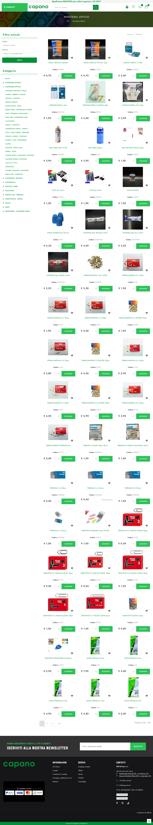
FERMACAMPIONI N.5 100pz (58, 360)
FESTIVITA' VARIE (11, 186)
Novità (80, 774)
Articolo (5, 50)
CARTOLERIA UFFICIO (68, 20)
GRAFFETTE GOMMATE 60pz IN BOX (95, 531)
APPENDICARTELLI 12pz (58, 105)
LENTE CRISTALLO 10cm (95, 658)
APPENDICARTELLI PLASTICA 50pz (95, 105)
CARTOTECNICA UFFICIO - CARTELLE (16, 129)
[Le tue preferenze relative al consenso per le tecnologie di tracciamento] (149, 821)
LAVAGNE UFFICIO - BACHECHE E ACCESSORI (19, 155)
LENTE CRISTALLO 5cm (132, 658)
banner (7, 78)
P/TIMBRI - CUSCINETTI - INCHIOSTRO (17, 170)
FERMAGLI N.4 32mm (95, 488)
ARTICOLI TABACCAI (11, 102)
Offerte (80, 770)
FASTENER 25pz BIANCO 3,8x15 (95, 233)
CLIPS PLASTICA (133, 190)
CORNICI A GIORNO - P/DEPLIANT (16, 136)
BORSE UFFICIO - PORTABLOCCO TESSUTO (18, 110)
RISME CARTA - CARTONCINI (14, 174)
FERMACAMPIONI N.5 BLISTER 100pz (95, 360)
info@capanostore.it (125, 785)
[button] (96, 7)
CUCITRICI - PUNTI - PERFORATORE (16, 140)
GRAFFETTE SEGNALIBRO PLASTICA (58, 658)
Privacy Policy (123, 794)
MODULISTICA (9, 167)
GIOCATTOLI (9, 190)
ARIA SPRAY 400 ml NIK (58, 148)
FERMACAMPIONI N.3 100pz (58, 318)
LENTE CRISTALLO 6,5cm (58, 701)
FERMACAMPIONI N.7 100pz (58, 403)
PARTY (7, 207)
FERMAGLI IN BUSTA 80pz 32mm (95, 446)
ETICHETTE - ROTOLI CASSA (14, 148)
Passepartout (83, 823)
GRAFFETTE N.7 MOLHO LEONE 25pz (95, 616)
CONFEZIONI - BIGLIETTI (14, 178)
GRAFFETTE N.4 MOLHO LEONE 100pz (95, 573)
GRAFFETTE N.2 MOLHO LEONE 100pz (133, 531)
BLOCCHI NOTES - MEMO (13, 106)
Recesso (55, 781)
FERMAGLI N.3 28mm (58, 488)
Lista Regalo (82, 781)
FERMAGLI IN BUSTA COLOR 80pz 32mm (132, 446)
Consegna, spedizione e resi (62, 778)
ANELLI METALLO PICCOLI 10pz (95, 63)
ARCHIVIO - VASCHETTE (12, 98)
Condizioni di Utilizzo (144, 812)
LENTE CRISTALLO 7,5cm (95, 701)
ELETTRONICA (10, 182)
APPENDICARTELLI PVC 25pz (133, 105)
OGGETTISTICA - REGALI (14, 199)
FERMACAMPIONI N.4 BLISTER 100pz (133, 318)
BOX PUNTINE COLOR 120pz (133, 148)
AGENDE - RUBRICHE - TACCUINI (15, 95)
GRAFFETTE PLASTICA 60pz (133, 616)
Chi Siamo (56, 767)
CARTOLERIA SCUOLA (13, 82)
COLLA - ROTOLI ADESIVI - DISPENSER (17, 132)
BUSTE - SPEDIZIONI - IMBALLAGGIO (16, 113)
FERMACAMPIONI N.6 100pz (133, 360)
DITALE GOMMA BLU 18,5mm (58, 233)
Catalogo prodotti (84, 767)
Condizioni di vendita (60, 774)
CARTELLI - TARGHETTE (12, 125)
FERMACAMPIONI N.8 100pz (133, 403)
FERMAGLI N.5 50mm (133, 488)
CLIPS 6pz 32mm (95, 190)
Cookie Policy (123, 798)
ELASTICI (8, 144)
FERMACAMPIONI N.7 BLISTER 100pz (95, 403)
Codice (4, 41)
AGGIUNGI (68, 76)
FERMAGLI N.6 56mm (58, 531)
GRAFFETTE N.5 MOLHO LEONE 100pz (133, 573)
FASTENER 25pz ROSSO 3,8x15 (58, 275)
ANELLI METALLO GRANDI (58, 63)
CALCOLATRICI (9, 121)
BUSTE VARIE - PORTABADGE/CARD (16, 117)
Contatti (55, 770)
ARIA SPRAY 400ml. (95, 148)
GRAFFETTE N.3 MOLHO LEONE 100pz (58, 573)
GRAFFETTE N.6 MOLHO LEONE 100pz (58, 616)
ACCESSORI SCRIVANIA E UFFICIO (15, 91)
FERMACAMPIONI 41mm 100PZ (95, 275)
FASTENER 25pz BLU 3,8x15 (133, 233)
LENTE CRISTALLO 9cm (132, 701)
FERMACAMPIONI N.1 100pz (133, 275)
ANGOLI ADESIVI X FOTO (132, 63)
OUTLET (8, 203)
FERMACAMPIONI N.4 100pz (95, 318)
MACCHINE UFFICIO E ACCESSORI (16, 159)
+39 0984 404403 (125, 781)
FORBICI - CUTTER (10, 151)
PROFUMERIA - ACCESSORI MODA (17, 211)
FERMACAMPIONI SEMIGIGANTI (58, 446)
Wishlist (80, 778)
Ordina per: (130, 34)
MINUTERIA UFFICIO (78, 21)
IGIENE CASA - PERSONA (14, 195)
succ (59, 723)
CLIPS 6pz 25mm (58, 190)
